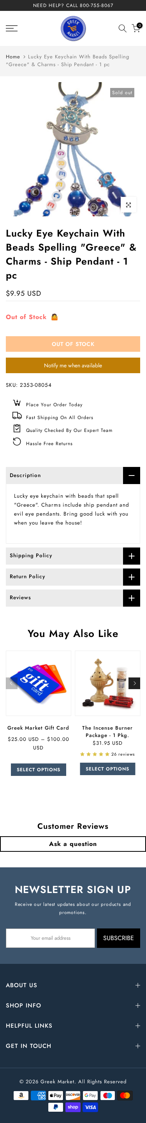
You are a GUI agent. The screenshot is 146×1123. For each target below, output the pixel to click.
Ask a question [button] (73, 843)
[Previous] (12, 683)
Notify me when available (73, 365)
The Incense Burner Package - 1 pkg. (107, 731)
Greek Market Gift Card (38, 727)
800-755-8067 (96, 5)
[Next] (134, 683)
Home (13, 56)
